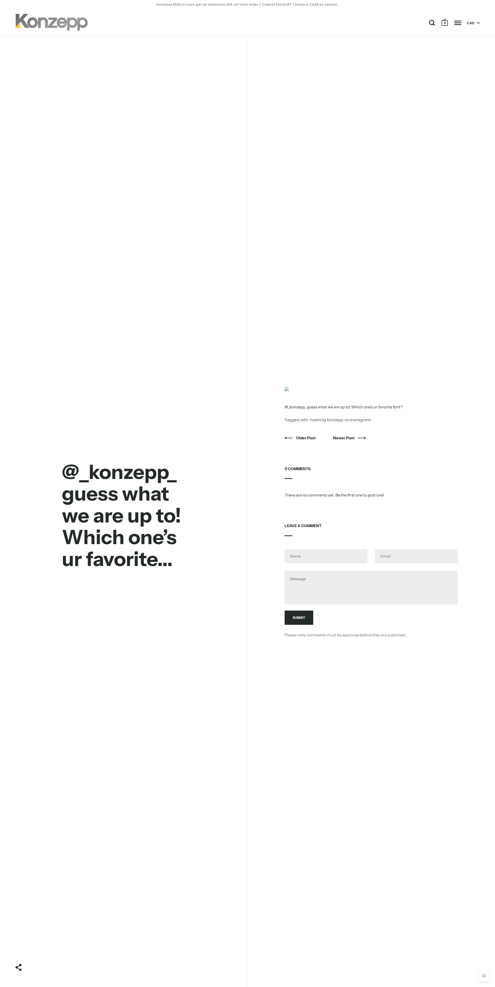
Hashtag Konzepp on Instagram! (340, 420)
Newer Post (344, 437)
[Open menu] (457, 23)
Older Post (306, 437)
